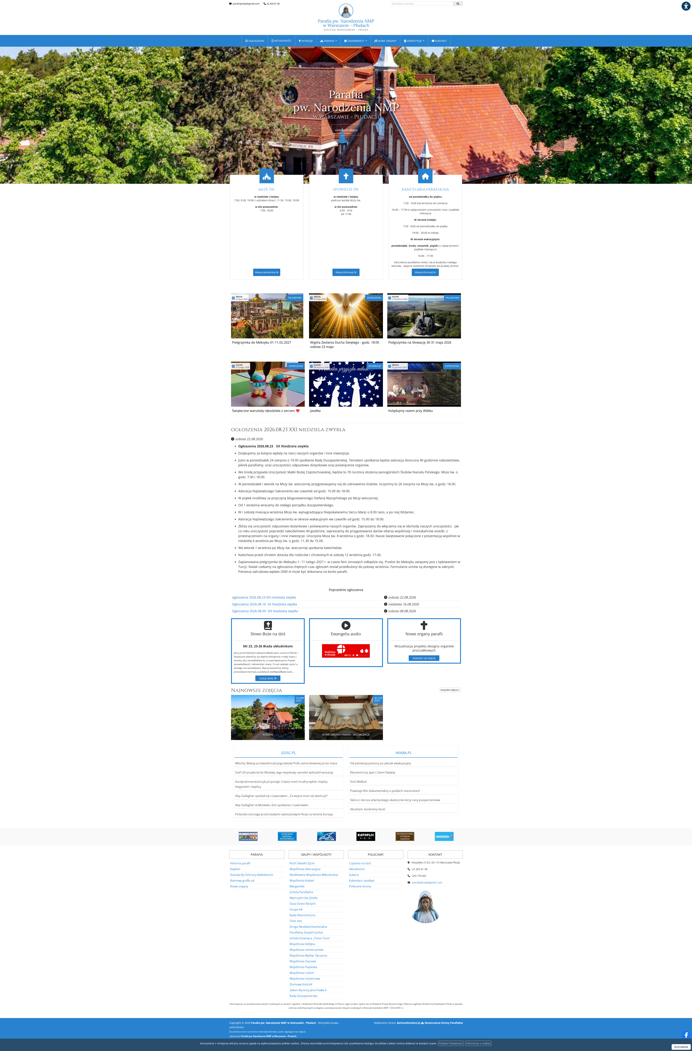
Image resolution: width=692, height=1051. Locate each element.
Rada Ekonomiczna (302, 915)
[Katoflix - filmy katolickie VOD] (326, 836)
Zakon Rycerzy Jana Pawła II (308, 990)
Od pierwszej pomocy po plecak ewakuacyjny (380, 763)
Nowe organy (386, 41)
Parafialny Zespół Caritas (306, 932)
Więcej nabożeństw (265, 272)
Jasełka (315, 410)
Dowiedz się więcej (424, 658)
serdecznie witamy (346, 130)
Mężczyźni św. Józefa (303, 898)
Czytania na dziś (360, 863)
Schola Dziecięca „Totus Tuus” (310, 938)
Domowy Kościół (301, 984)
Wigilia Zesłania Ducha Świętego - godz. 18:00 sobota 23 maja (344, 344)
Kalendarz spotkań (361, 881)
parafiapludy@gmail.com (246, 3)
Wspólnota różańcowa (305, 979)
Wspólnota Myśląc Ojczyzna (308, 955)
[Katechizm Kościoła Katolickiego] (248, 836)
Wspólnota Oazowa (303, 961)
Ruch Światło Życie (302, 863)
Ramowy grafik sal (242, 881)
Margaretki (297, 886)
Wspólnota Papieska (303, 967)
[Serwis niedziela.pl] (405, 836)
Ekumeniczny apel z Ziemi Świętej (372, 772)
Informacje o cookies (478, 1043)
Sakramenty (356, 41)
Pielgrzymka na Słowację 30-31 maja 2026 (419, 342)
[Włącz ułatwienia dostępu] (686, 6)
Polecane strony (360, 886)
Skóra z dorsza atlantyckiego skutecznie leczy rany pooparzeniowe (395, 800)
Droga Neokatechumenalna (308, 927)
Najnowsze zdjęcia (256, 690)
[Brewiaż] (366, 836)
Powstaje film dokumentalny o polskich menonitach (385, 791)
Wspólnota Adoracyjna (305, 869)
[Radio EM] (444, 836)
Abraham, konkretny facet (367, 809)
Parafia (329, 41)
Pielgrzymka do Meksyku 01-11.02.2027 (261, 342)
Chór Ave (296, 921)
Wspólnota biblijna (302, 944)
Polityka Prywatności (451, 1043)
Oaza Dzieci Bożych (303, 904)
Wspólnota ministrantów (306, 950)
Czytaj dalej (266, 678)
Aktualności (282, 40)
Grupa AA (296, 909)
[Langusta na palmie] (287, 836)
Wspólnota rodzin (302, 973)
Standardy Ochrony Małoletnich (251, 875)
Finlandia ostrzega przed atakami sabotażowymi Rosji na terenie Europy (284, 814)
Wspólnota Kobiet (302, 881)
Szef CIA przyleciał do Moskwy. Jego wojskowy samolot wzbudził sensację (284, 772)
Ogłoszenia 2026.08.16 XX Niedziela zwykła (264, 604)
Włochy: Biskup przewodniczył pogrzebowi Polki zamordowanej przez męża (286, 763)
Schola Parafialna (301, 892)
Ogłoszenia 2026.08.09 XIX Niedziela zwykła (265, 611)
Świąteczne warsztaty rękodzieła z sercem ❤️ (266, 410)
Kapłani (235, 869)
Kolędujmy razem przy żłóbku (410, 410)
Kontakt (440, 41)
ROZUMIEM (681, 1047)
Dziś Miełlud (358, 782)
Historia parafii (240, 863)
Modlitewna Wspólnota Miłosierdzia (314, 875)
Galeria (354, 875)
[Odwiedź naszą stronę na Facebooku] (686, 1035)
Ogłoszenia (256, 41)
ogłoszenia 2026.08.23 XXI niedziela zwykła (288, 429)
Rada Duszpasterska (303, 996)
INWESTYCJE (414, 41)
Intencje (307, 41)
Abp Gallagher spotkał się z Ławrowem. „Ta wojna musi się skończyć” (281, 796)
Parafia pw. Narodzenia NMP (346, 24)
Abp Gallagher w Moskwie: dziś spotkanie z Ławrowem (271, 805)
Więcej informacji (345, 272)
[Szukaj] (458, 3)
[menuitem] (254, 41)
